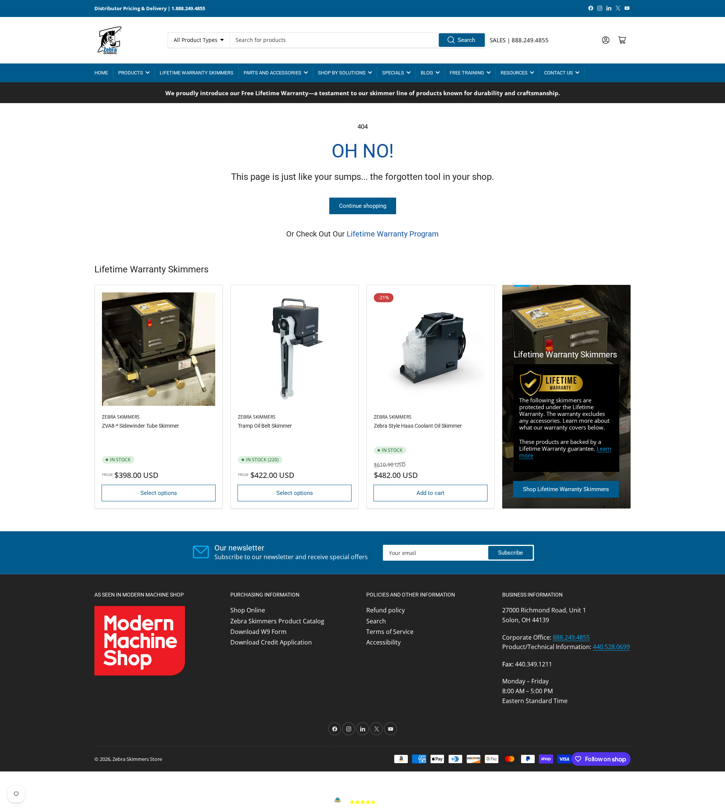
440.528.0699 (611, 647)
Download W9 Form (258, 632)
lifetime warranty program (393, 233)
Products (130, 73)
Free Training (467, 73)
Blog (427, 73)
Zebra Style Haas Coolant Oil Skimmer (418, 426)
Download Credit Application (271, 642)
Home (101, 73)
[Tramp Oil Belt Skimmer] (294, 349)
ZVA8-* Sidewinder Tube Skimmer (140, 426)
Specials (393, 73)
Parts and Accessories (272, 73)
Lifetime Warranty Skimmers (196, 73)
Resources (514, 73)
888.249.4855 (571, 637)
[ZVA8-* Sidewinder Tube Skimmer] (158, 349)
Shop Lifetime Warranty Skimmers (566, 489)
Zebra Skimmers (121, 417)
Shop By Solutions (342, 73)
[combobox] (358, 40)
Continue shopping (362, 205)
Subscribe (510, 552)
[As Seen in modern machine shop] (139, 640)
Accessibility (383, 642)
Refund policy (385, 610)
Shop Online (247, 610)
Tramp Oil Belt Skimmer (265, 426)
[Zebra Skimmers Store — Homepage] (109, 40)
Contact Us (558, 73)
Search (466, 40)
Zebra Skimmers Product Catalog (277, 621)
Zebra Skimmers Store (137, 759)
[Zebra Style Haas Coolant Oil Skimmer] (430, 349)
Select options (158, 493)
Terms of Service (389, 632)
